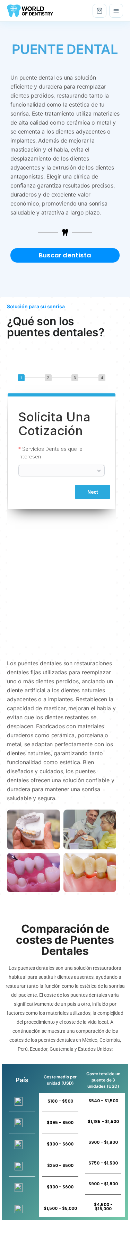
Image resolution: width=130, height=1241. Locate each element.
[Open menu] (116, 11)
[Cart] (99, 11)
